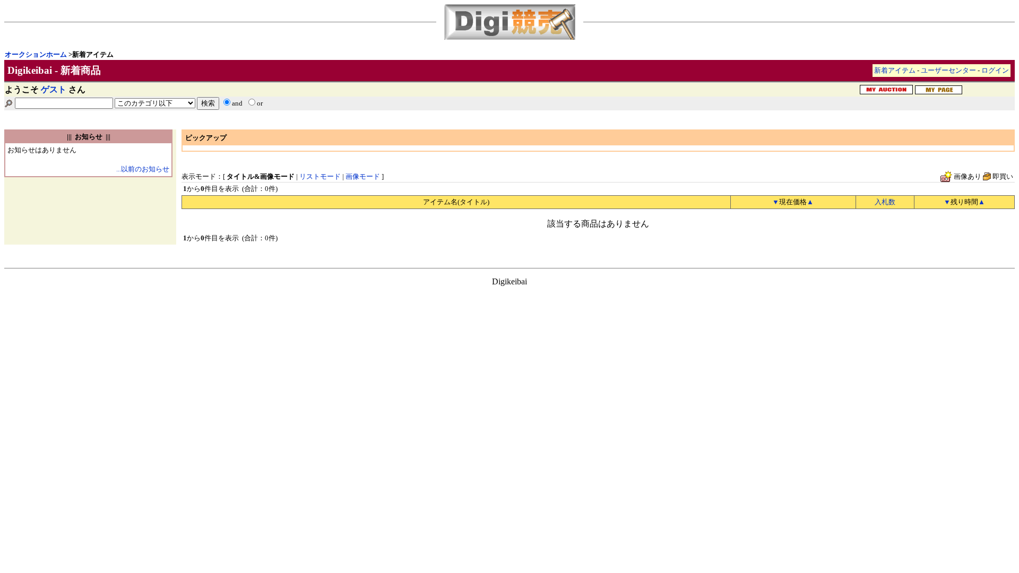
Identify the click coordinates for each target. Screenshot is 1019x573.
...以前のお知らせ (142, 169)
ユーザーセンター (948, 70)
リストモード (320, 176)
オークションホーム (36, 54)
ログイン (995, 70)
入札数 (885, 202)
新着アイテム (895, 70)
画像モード (363, 176)
